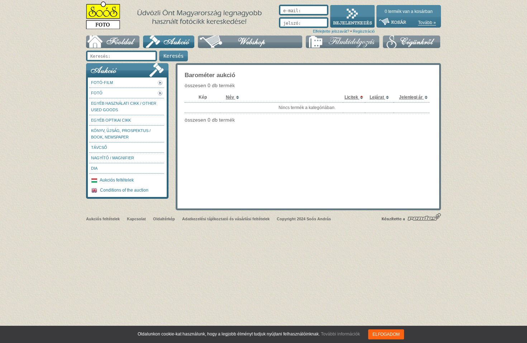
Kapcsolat (136, 219)
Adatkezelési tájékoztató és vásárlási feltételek (226, 219)
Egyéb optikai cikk (111, 120)
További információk (340, 334)
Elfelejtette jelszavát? (331, 31)
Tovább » (427, 22)
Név (230, 97)
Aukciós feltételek (116, 180)
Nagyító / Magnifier (112, 158)
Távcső (99, 147)
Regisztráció (364, 31)
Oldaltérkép (164, 219)
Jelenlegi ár (411, 97)
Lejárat (377, 97)
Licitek (352, 97)
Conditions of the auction (123, 190)
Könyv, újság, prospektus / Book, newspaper (121, 133)
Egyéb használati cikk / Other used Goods (123, 106)
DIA (94, 168)
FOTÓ (97, 93)
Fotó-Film (102, 82)
